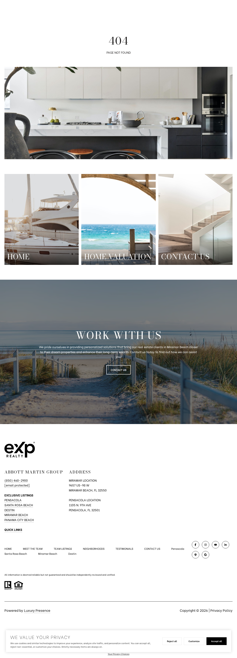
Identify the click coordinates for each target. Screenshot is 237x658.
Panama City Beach (19, 520)
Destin (9, 510)
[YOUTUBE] (215, 544)
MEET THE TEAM (33, 548)
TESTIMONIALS (124, 548)
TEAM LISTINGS (63, 548)
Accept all (216, 641)
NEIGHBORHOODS (93, 548)
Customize (194, 641)
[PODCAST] (195, 554)
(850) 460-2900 (16, 480)
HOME (8, 548)
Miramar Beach (16, 515)
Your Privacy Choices (118, 653)
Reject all (172, 641)
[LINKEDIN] (225, 544)
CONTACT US (152, 548)
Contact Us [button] (118, 370)
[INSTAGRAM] (205, 544)
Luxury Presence (37, 610)
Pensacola (12, 500)
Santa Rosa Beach (18, 505)
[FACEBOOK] (195, 544)
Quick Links (13, 529)
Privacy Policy (221, 610)
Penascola (177, 548)
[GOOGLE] (205, 554)
